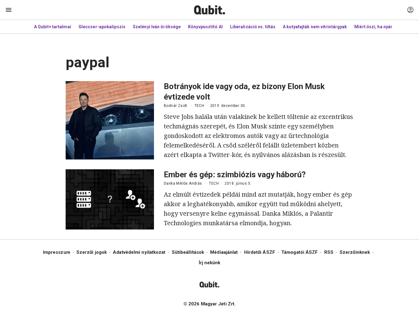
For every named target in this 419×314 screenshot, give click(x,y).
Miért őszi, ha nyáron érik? (381, 26)
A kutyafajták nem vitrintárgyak (315, 26)
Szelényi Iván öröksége (157, 26)
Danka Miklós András (183, 183)
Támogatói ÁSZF (299, 252)
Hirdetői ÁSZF (259, 252)
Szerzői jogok (91, 252)
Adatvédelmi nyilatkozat (139, 252)
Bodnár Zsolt (175, 106)
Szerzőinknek (355, 252)
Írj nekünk (210, 262)
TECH (199, 106)
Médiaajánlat (224, 252)
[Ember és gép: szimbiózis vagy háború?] (110, 199)
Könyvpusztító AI (205, 26)
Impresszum (56, 252)
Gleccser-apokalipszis (102, 26)
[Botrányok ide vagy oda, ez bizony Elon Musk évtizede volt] (110, 120)
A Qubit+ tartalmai (52, 26)
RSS (328, 252)
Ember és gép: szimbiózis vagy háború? (235, 174)
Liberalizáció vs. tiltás (252, 26)
